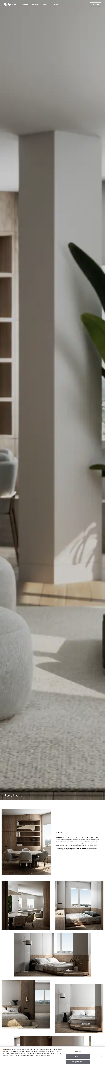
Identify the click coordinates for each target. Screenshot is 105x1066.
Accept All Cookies (78, 1061)
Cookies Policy (46, 1055)
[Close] (101, 1056)
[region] (52, 1056)
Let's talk (95, 4)
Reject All (78, 1056)
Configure (78, 1051)
